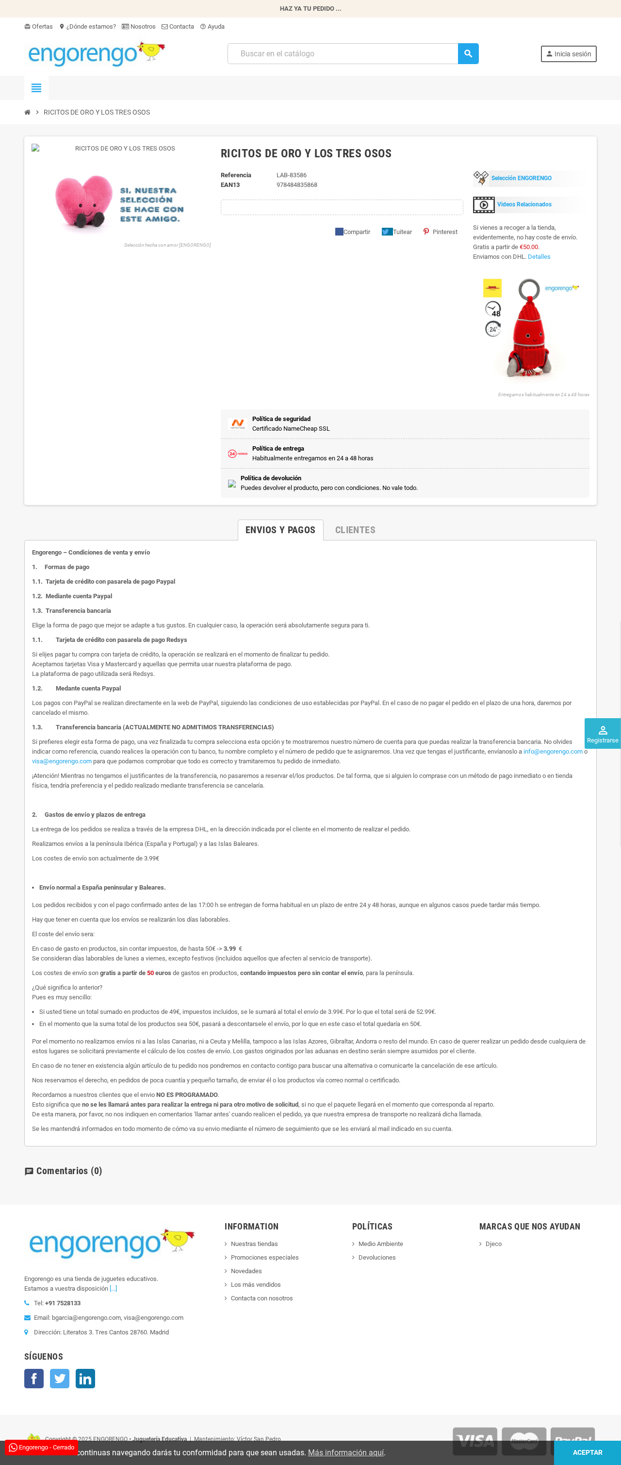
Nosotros (142, 26)
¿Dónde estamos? (87, 26)
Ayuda (212, 26)
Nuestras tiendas (254, 1243)
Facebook (34, 1378)
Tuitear (402, 232)
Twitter (59, 1378)
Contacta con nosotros (262, 1298)
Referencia (236, 175)
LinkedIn (85, 1378)
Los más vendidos (256, 1284)
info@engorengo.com (553, 751)
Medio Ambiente (381, 1243)
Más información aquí (346, 1452)
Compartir (356, 232)
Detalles (539, 256)
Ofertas (38, 26)
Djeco (494, 1243)
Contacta (181, 26)
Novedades (246, 1271)
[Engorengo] (95, 53)
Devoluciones (377, 1257)
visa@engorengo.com (62, 761)
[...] (113, 1288)
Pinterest (445, 232)
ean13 (230, 184)
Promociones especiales (265, 1257)
